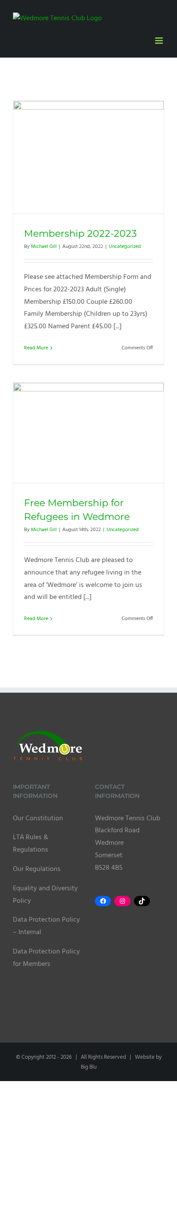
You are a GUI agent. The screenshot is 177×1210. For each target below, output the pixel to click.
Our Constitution (38, 818)
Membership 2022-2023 (80, 233)
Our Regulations (37, 869)
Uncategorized (125, 246)
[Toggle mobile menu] (159, 40)
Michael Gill (44, 246)
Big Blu (89, 1067)
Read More (36, 348)
